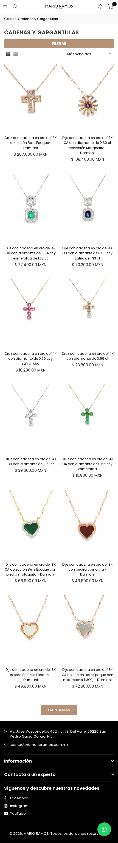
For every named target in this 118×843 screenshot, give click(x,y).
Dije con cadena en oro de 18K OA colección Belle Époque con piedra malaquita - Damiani (30, 569)
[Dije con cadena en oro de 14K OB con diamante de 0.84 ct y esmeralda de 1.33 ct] (30, 208)
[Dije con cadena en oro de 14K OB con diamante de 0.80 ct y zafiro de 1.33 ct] (87, 208)
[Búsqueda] (15, 6)
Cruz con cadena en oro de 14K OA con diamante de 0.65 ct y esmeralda (87, 464)
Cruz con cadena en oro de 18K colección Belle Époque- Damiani (30, 142)
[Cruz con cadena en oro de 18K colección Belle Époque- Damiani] (30, 97)
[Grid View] (8, 54)
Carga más (59, 710)
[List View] (15, 54)
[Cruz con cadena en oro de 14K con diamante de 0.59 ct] (87, 313)
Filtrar (59, 43)
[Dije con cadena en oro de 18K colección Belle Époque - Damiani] (30, 629)
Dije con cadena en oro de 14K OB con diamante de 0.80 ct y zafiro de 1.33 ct (87, 253)
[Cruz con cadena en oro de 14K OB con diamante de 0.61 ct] (30, 418)
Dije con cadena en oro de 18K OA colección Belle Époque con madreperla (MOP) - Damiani (87, 674)
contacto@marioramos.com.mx (39, 744)
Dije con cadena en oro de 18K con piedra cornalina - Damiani (87, 569)
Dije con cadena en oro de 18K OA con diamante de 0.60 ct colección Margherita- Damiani (87, 145)
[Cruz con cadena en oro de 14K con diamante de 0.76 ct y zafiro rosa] (30, 313)
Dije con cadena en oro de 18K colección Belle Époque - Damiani (30, 674)
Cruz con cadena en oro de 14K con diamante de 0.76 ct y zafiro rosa (30, 358)
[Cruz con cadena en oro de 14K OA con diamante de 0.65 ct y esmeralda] (87, 418)
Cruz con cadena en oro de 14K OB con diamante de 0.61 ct (30, 461)
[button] (110, 7)
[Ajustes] (100, 7)
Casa (9, 19)
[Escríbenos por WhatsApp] (104, 829)
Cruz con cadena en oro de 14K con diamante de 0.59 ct (87, 356)
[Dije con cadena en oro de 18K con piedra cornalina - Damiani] (87, 524)
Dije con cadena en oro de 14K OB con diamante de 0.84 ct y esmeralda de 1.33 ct (30, 253)
